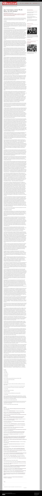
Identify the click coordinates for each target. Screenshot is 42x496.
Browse (30, 3)
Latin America (8, 14)
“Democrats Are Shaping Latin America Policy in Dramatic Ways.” (17, 408)
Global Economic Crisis (11, 13)
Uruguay (5, 15)
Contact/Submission (27, 3)
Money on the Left (19, 0)
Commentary (13, 15)
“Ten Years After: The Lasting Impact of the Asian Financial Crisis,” (18, 465)
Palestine (18, 14)
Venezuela (7, 15)
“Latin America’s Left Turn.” (13, 423)
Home (20, 3)
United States (22, 14)
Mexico (11, 14)
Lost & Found (29, 39)
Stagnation (15, 13)
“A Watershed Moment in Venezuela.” (14, 441)
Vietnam (10, 15)
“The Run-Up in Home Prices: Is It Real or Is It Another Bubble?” (16, 412)
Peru (20, 14)
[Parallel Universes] (32, 30)
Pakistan (16, 14)
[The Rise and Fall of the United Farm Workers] (32, 48)
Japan (25, 13)
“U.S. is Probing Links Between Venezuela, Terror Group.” (17, 446)
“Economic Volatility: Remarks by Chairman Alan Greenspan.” (17, 431)
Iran (20, 13)
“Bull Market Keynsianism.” (12, 410)
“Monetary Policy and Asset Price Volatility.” (19, 421)
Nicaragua (13, 14)
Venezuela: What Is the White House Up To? (31, 14)
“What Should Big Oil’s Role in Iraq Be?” (15, 456)
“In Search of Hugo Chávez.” (13, 455)
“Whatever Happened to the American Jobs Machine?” (16, 450)
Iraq (22, 13)
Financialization (6, 13)
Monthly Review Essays (30, 23)
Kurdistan (5, 14)
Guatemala (18, 13)
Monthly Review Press (9, 0)
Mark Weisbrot (28, 12)
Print (4, 481)
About (23, 3)
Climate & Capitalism (15, 0)
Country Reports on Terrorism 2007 (21, 461)
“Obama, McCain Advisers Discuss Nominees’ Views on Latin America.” (17, 429)
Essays (35, 3)
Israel (23, 13)
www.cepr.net (9, 477)
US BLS (4, 460)
